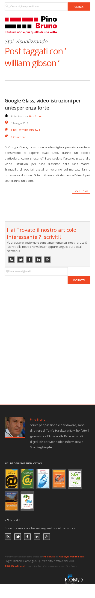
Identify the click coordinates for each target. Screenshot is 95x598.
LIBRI (14, 130)
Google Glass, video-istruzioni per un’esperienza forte (43, 104)
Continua (81, 190)
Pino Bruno (35, 116)
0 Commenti (18, 137)
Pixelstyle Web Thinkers (72, 556)
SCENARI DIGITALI (29, 130)
